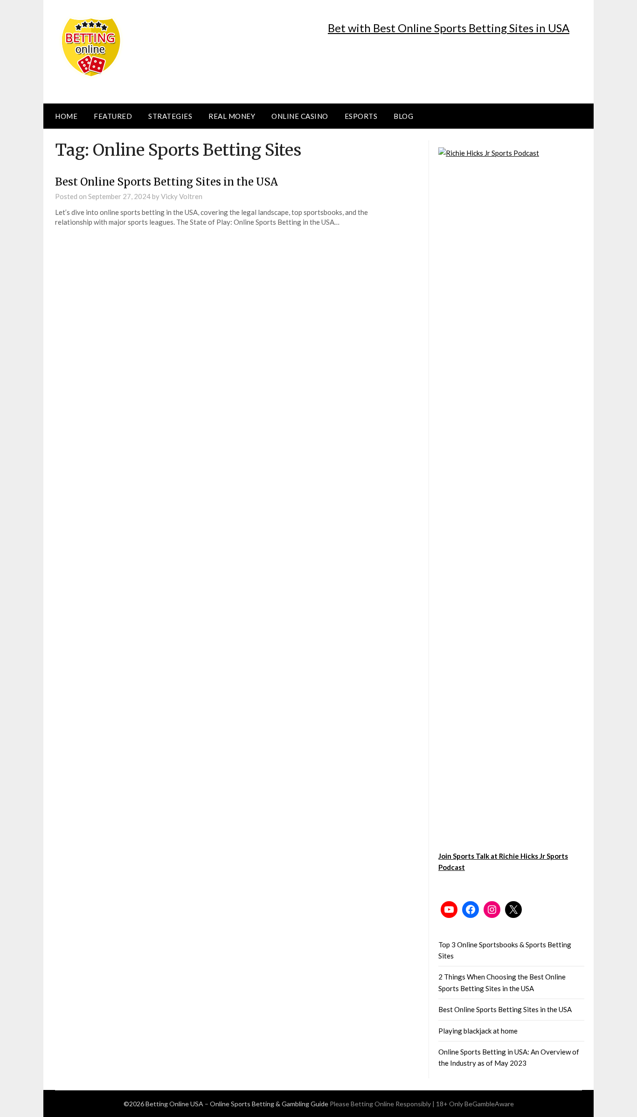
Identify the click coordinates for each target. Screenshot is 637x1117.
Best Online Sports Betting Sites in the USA (166, 181)
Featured (113, 116)
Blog (403, 116)
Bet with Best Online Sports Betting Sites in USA (448, 27)
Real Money (231, 116)
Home (66, 116)
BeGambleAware (489, 1104)
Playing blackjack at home (478, 1031)
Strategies (170, 116)
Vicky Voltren (181, 196)
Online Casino (299, 116)
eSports (361, 116)
